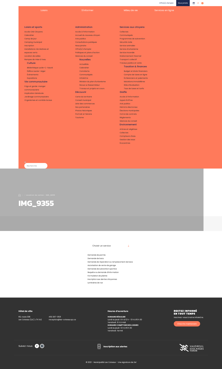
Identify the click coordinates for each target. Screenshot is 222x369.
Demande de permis (97, 255)
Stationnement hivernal (130, 56)
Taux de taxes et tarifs (134, 88)
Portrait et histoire (83, 114)
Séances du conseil (83, 56)
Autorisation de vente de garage (102, 265)
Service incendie (127, 52)
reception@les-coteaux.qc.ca (62, 319)
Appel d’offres (126, 100)
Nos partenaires (82, 107)
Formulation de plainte (97, 275)
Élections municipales (129, 110)
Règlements (125, 117)
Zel (135, 362)
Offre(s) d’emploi (166, 3)
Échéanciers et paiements (136, 78)
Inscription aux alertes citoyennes (102, 279)
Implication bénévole (34, 93)
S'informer (87, 10)
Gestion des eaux (127, 139)
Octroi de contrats (128, 114)
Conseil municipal (83, 100)
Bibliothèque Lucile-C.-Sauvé (40, 67)
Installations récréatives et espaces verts (36, 51)
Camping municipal (33, 42)
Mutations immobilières (134, 81)
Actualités (84, 64)
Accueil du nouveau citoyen (87, 35)
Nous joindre (183, 3)
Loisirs (44, 10)
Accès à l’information (85, 31)
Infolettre (83, 78)
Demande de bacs (96, 258)
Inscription (29, 45)
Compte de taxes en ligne (135, 74)
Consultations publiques (86, 42)
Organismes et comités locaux (38, 100)
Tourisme (79, 117)
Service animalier (127, 45)
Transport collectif (128, 59)
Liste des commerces (85, 103)
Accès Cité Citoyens (33, 31)
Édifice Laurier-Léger (36, 71)
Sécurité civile (126, 42)
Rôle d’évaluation (131, 85)
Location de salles (32, 56)
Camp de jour (30, 38)
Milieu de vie (131, 10)
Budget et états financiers (135, 71)
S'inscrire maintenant (187, 324)
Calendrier (194, 3)
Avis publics (80, 38)
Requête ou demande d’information (103, 272)
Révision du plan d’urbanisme (92, 81)
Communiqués (85, 74)
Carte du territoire (83, 96)
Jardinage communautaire (36, 96)
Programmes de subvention (132, 38)
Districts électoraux (128, 107)
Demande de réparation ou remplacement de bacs (110, 262)
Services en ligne (164, 10)
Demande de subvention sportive (102, 269)
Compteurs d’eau (128, 136)
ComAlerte (84, 71)
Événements (32, 74)
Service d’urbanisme (129, 49)
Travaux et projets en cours (91, 88)
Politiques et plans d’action (87, 52)
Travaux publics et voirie (131, 63)
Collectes (124, 31)
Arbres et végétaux (128, 129)
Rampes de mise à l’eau (35, 59)
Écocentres (125, 143)
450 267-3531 (55, 316)
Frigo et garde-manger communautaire (35, 88)
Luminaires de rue (95, 282)
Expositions (32, 78)
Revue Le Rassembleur (89, 85)
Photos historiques (83, 110)
